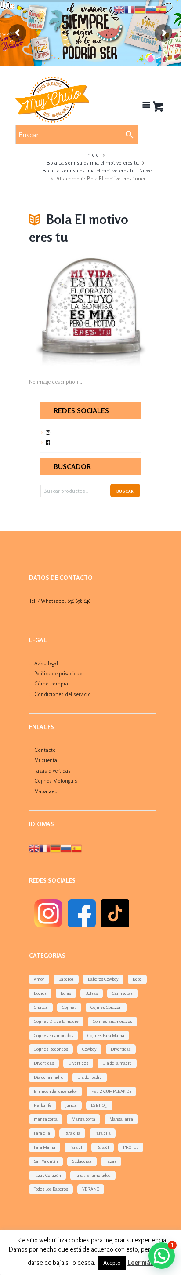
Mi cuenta (45, 760)
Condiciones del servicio (62, 694)
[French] (45, 847)
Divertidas (121, 1049)
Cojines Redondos (51, 1049)
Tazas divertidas (52, 770)
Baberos (66, 979)
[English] (34, 847)
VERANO (90, 1188)
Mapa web (46, 791)
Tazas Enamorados (93, 1175)
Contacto (45, 750)
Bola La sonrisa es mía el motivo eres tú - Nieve (97, 170)
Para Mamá (44, 1147)
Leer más (140, 1262)
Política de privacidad (58, 673)
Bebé (137, 979)
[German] (55, 847)
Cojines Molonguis (55, 780)
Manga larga (121, 1118)
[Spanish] (76, 847)
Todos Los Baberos (51, 1188)
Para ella (42, 1133)
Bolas (66, 993)
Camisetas (122, 993)
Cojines (69, 1007)
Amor (39, 979)
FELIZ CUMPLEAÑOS (111, 1091)
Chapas (41, 1007)
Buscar (125, 491)
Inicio (92, 154)
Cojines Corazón (106, 1007)
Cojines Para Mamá (105, 1035)
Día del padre (89, 1077)
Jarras (71, 1105)
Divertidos (78, 1063)
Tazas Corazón (47, 1175)
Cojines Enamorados (112, 1021)
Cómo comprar (52, 683)
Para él (75, 1147)
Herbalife (42, 1105)
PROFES (130, 1147)
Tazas (111, 1161)
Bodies (40, 993)
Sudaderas (82, 1161)
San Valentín (46, 1161)
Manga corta (83, 1118)
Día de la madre (117, 1063)
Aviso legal (46, 663)
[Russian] (66, 847)
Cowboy (89, 1049)
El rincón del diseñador (55, 1091)
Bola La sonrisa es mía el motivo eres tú (93, 162)
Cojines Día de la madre (56, 1021)
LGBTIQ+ (99, 1105)
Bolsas (91, 993)
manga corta (46, 1118)
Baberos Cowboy (103, 979)
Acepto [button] (112, 1262)
